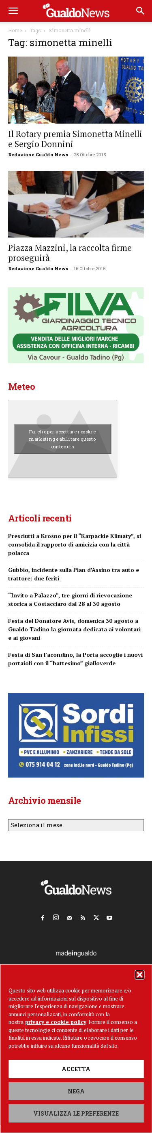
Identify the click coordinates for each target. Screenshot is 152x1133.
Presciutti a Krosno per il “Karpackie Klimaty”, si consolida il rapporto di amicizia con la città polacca (74, 544)
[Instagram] (56, 916)
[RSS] (83, 916)
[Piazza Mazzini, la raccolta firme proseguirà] (76, 204)
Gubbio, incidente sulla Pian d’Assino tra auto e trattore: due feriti (73, 574)
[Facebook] (43, 916)
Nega (76, 1091)
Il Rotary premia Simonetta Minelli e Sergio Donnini (75, 138)
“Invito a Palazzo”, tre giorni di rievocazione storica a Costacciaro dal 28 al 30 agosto (70, 599)
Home (15, 30)
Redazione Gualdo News (38, 154)
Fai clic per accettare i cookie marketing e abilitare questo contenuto (62, 439)
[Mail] (69, 916)
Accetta (76, 1069)
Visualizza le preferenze (76, 1113)
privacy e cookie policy (55, 1022)
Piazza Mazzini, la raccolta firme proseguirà (70, 252)
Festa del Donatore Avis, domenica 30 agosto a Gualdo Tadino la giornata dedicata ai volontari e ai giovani (74, 629)
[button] (139, 975)
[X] (96, 916)
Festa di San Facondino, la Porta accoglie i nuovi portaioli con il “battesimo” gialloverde (75, 659)
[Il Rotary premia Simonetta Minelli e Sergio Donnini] (76, 90)
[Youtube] (109, 916)
